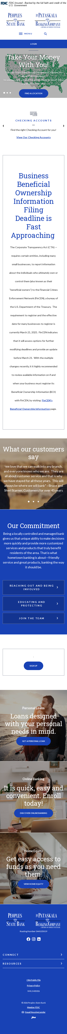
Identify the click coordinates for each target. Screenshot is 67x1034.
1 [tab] (4, 93)
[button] (33, 587)
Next (63, 126)
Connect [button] (11, 954)
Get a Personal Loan (33, 741)
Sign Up (33, 666)
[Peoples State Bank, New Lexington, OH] (33, 20)
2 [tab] (7, 92)
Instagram (33, 940)
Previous (3, 126)
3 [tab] (10, 92)
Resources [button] (12, 963)
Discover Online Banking (36, 813)
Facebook (28, 940)
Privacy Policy (33, 985)
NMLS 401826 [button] (34, 991)
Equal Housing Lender (35, 1012)
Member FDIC (33, 1007)
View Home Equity (33, 884)
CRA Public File (34, 980)
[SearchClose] (45, 33)
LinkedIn (39, 940)
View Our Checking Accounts (33, 137)
